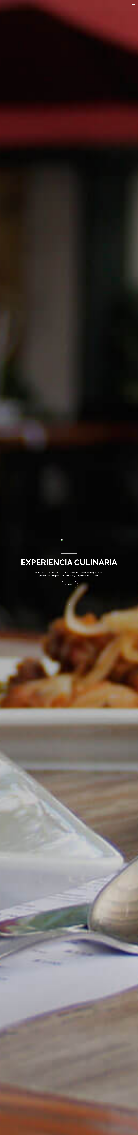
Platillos (68, 584)
